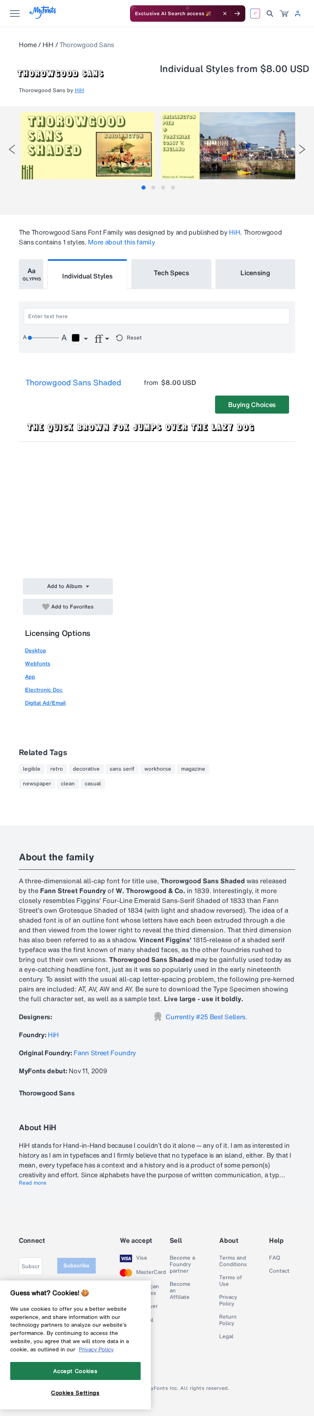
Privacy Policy (228, 1300)
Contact (279, 1271)
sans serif (122, 769)
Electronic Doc (44, 690)
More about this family (121, 242)
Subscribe (76, 1265)
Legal (226, 1336)
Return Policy (228, 1320)
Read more (33, 1183)
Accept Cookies (75, 1371)
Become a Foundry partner (182, 1264)
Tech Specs (171, 273)
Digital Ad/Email (45, 703)
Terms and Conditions (233, 1261)
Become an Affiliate (180, 1291)
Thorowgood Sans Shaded (73, 382)
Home (28, 45)
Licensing (255, 273)
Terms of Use (230, 1280)
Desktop (35, 650)
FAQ (274, 1258)
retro (56, 769)
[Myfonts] (43, 16)
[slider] (43, 337)
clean (68, 783)
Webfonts (37, 663)
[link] (284, 13)
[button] (80, 339)
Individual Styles (87, 276)
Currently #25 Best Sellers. (206, 1017)
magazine (193, 769)
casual (93, 783)
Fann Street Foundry (105, 1053)
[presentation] (12, 149)
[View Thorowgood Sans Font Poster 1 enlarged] (88, 145)
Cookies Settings (75, 1393)
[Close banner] (225, 13)
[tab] (143, 187)
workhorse (157, 769)
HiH (48, 45)
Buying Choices (252, 404)
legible (31, 769)
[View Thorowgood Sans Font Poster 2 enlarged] (228, 145)
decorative (86, 769)
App (30, 677)
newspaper (37, 783)
